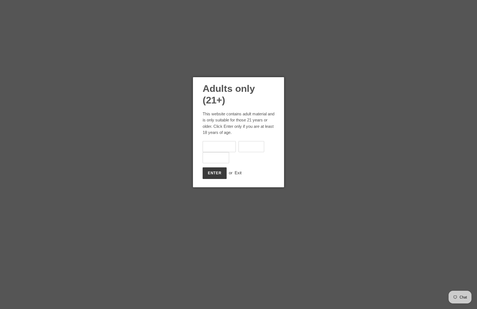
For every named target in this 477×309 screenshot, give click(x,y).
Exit (238, 172)
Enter (214, 173)
